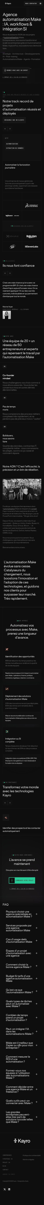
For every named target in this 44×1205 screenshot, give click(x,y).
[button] (40, 3)
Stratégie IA (7, 1159)
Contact (5, 1170)
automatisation (11, 37)
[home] (7, 3)
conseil (34, 509)
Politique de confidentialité (32, 1155)
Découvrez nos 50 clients (14, 120)
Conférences (7, 1155)
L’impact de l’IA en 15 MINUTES (15, 77)
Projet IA (6, 1162)
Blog (4, 1166)
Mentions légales (28, 1159)
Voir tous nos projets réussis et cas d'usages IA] (21, 95)
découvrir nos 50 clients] (23, 226)
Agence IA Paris (9, 1174)
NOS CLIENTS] (10, 261)
